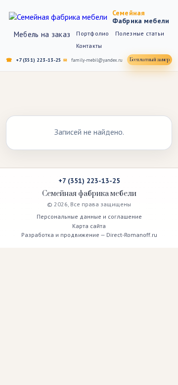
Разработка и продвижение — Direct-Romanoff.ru (89, 234)
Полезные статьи (140, 33)
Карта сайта (89, 226)
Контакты (89, 45)
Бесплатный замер (150, 60)
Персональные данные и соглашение (89, 216)
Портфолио (92, 33)
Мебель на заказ (42, 34)
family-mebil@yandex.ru (97, 60)
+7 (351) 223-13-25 (38, 60)
